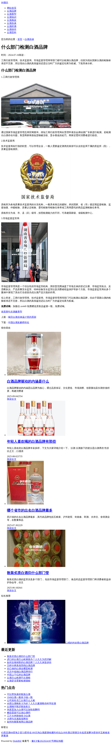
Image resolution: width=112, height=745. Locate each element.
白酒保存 (11, 29)
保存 (98, 732)
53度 (24, 732)
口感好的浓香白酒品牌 (77, 642)
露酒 (46, 732)
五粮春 (103, 732)
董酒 (6, 735)
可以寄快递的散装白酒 (18, 694)
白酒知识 (11, 17)
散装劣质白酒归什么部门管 (21, 656)
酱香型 (18, 311)
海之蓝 (18, 732)
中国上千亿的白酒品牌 (18, 674)
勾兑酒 (11, 311)
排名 (29, 732)
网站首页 (11, 8)
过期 (72, 732)
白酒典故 (11, 20)
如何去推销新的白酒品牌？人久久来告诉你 (29, 662)
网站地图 (58, 741)
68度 (12, 732)
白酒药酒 (11, 26)
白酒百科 (11, 32)
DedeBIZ (17, 741)
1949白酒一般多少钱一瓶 (20, 697)
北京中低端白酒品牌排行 (20, 671)
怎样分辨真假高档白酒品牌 (21, 665)
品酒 (8, 732)
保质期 (4, 311)
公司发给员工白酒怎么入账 (21, 700)
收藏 (51, 732)
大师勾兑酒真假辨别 (17, 718)
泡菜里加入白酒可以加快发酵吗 (23, 709)
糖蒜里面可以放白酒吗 (18, 712)
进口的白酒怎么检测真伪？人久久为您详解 (29, 659)
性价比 (57, 732)
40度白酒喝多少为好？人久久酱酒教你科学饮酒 (31, 703)
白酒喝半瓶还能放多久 (18, 706)
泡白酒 (40, 732)
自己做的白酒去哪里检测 (20, 668)
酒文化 (78, 732)
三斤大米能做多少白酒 (18, 715)
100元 (34, 732)
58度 (93, 732)
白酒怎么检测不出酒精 (18, 677)
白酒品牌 (11, 11)
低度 (84, 732)
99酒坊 (4, 2)
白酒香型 (11, 14)
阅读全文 (11, 399)
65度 (3, 732)
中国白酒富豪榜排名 (18, 322)
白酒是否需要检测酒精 (18, 680)
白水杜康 (65, 732)
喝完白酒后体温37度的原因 (22, 317)
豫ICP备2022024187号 (43, 741)
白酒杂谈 (11, 23)
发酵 (88, 732)
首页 (20, 39)
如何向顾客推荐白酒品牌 (20, 722)
